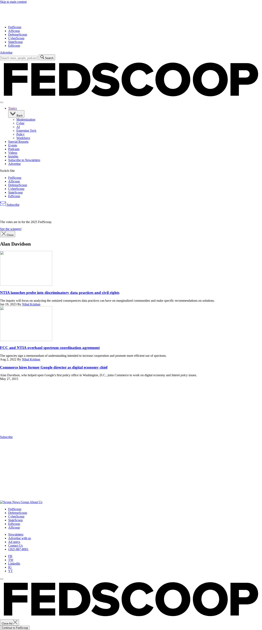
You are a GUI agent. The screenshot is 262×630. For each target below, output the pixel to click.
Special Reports (18, 141)
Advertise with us (19, 538)
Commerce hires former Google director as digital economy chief (53, 367)
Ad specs (14, 542)
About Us (36, 502)
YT (10, 571)
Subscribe (12, 204)
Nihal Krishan (31, 304)
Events (12, 145)
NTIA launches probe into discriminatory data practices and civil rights (59, 292)
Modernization (25, 119)
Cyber (20, 123)
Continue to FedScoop (15, 627)
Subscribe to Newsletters (24, 160)
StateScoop (15, 42)
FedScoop (14, 27)
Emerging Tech (26, 130)
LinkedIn (14, 563)
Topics (12, 108)
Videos (12, 152)
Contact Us (15, 545)
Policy (20, 134)
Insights (13, 156)
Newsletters (15, 534)
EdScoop (14, 45)
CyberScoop (16, 38)
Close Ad (7, 623)
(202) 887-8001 (18, 549)
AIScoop (14, 31)
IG (10, 567)
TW (10, 560)
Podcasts (13, 149)
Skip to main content (13, 1)
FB (10, 556)
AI (18, 127)
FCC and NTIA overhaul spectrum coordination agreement (50, 348)
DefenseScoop (17, 34)
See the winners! (10, 229)
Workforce (23, 138)
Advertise (6, 52)
